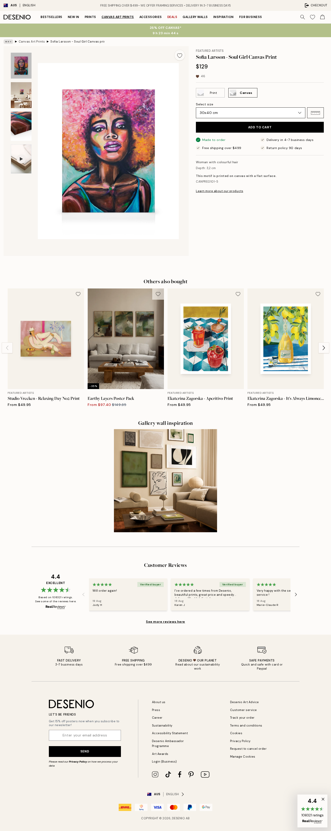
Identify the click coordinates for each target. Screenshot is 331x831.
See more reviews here (165, 622)
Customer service (243, 710)
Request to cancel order (248, 749)
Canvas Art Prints (118, 17)
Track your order (242, 718)
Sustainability (162, 725)
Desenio (178, 818)
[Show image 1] (21, 66)
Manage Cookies (242, 757)
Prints (90, 17)
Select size (204, 104)
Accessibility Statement (170, 733)
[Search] (303, 17)
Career (157, 718)
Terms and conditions (246, 725)
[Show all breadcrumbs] (8, 41)
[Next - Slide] (323, 347)
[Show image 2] (21, 95)
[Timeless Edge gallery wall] (165, 480)
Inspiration (223, 17)
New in (73, 17)
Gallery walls (195, 17)
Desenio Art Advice (244, 702)
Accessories (150, 17)
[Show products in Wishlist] (312, 17)
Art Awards (160, 754)
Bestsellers (51, 17)
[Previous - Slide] (7, 347)
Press (156, 710)
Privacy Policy (78, 761)
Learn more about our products (219, 191)
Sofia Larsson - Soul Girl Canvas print (77, 41)
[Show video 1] (21, 159)
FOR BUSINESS (250, 17)
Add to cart (260, 127)
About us (159, 702)
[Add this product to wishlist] (179, 55)
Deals (172, 17)
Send (84, 751)
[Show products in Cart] (322, 17)
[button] (315, 112)
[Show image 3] (21, 126)
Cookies (236, 733)
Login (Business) (164, 761)
